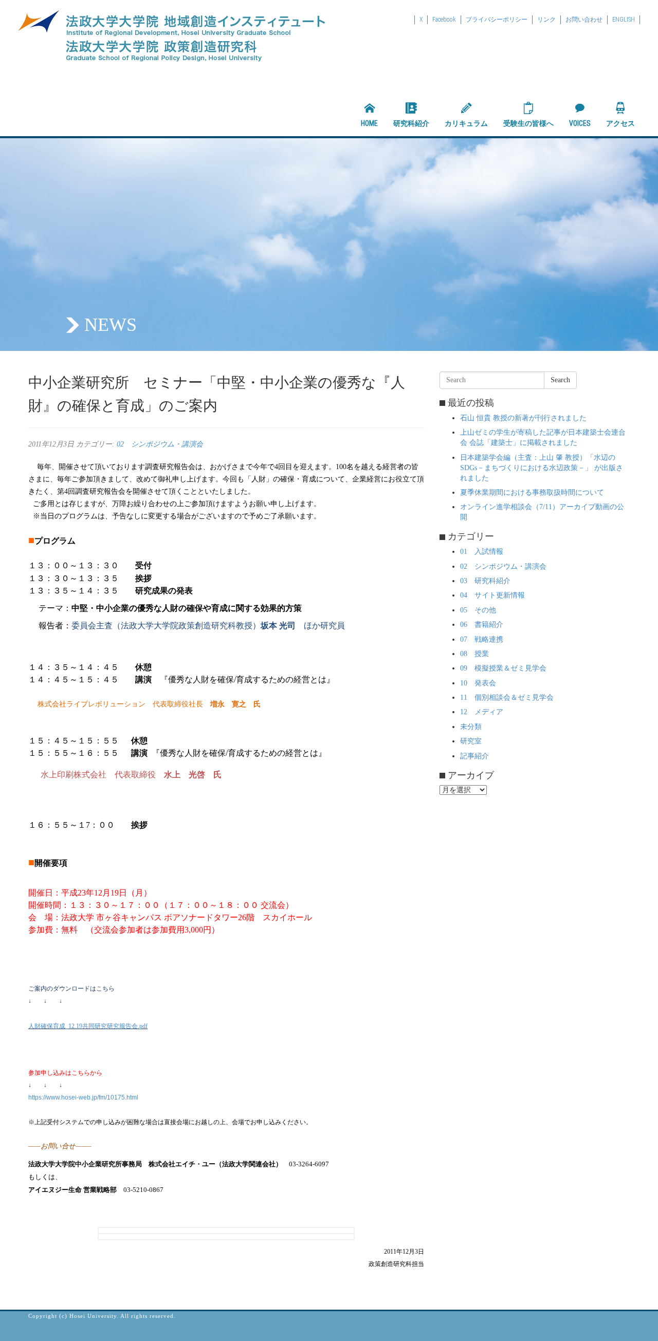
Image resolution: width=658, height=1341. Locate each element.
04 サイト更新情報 (492, 595)
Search (560, 380)
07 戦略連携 (481, 639)
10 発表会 (478, 683)
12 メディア (481, 712)
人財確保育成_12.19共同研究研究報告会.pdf (88, 1026)
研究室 (471, 741)
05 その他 (478, 610)
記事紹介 (474, 756)
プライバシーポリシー (496, 19)
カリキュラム (466, 123)
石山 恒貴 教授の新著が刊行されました (523, 418)
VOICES (580, 123)
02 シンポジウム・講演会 (160, 444)
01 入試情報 (481, 551)
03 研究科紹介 (485, 581)
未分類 (471, 727)
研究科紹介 (411, 123)
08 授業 (474, 654)
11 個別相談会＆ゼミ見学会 (507, 697)
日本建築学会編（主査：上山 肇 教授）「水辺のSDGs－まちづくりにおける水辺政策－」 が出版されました (541, 468)
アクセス (620, 123)
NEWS (110, 324)
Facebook (444, 19)
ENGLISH (623, 19)
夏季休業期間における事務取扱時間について (532, 492)
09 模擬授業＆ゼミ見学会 (503, 668)
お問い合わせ (583, 19)
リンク (546, 19)
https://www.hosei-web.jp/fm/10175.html (83, 1097)
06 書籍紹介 (481, 624)
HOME (369, 123)
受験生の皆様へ (528, 123)
